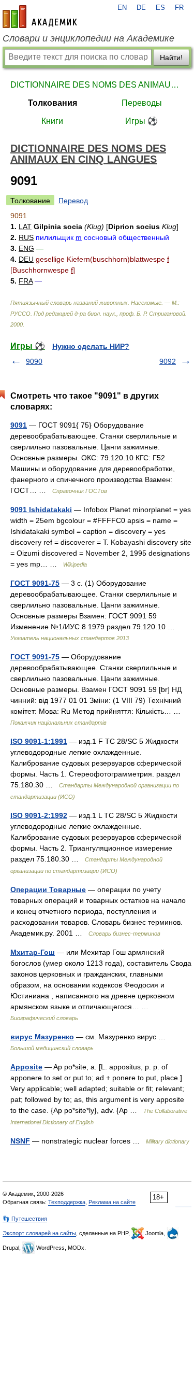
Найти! (171, 57)
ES (160, 7)
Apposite (26, 1067)
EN (122, 7)
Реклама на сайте (112, 1202)
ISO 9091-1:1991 (38, 741)
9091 (18, 425)
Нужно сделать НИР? (90, 346)
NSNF (20, 1141)
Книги (52, 121)
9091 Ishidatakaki (41, 509)
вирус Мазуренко (42, 1037)
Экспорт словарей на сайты (39, 1233)
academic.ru (40, 16)
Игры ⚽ (141, 121)
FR (179, 7)
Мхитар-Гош (32, 952)
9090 (34, 361)
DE (141, 7)
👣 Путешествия (25, 1219)
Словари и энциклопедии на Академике (88, 38)
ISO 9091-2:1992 (38, 815)
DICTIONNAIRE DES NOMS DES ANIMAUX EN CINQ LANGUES (97, 84)
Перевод (73, 200)
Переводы (142, 102)
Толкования (52, 102)
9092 (167, 361)
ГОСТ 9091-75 (34, 583)
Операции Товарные (48, 889)
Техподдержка (66, 1202)
